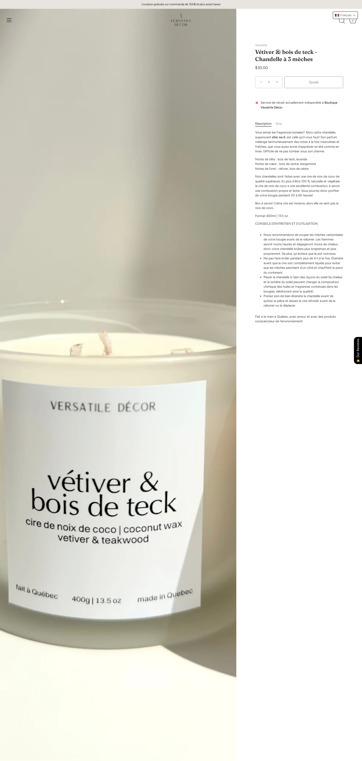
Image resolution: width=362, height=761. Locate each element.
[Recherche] (341, 20)
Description (263, 123)
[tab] (265, 123)
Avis (279, 123)
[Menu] (9, 20)
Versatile (261, 45)
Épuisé (313, 82)
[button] (345, 15)
